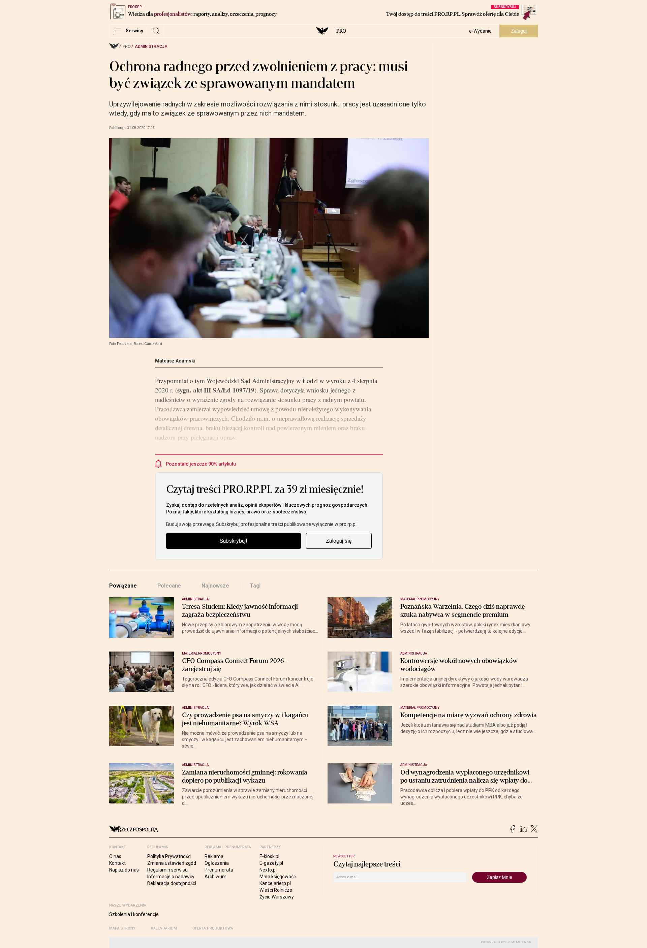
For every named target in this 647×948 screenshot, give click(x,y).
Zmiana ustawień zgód (171, 863)
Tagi (255, 585)
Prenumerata (219, 870)
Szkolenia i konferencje (134, 914)
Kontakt (117, 863)
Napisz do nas (124, 870)
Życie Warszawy (276, 896)
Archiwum (215, 876)
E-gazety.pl (271, 863)
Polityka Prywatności (169, 856)
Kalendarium (164, 928)
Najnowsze (215, 585)
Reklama (214, 856)
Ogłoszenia (217, 863)
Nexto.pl (268, 870)
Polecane (169, 585)
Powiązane (123, 585)
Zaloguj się (338, 541)
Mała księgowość (277, 876)
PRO (341, 31)
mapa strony (122, 928)
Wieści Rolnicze (275, 890)
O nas (115, 856)
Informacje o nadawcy (170, 876)
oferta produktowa (212, 928)
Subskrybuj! (233, 541)
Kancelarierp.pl (275, 883)
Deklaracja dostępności (171, 883)
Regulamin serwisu (167, 870)
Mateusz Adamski (175, 361)
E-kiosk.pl (269, 856)
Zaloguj (519, 31)
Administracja (151, 46)
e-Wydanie (480, 31)
